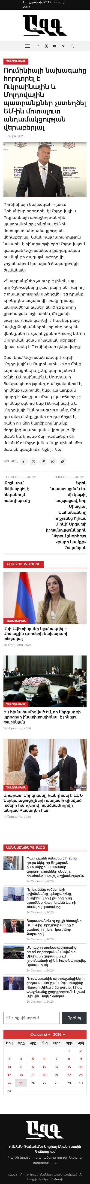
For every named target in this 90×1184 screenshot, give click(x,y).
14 (56, 1067)
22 (69, 1075)
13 (44, 1067)
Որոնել (74, 1018)
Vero (57, 1179)
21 (56, 1075)
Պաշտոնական (16, 61)
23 (81, 1075)
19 (33, 1075)
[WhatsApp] (53, 461)
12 (33, 1067)
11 (21, 1067)
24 (9, 1083)
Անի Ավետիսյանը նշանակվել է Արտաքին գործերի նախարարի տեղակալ (36, 634)
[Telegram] (43, 461)
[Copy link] (62, 461)
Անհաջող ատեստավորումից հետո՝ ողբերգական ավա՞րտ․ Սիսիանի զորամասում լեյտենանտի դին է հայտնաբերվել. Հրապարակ (56, 956)
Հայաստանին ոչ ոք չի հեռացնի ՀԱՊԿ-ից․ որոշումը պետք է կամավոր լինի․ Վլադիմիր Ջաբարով (54, 927)
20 (44, 1075)
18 (21, 1075)
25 (21, 1083)
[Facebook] (24, 461)
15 (69, 1067)
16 (80, 1067)
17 (9, 1075)
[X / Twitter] (33, 461)
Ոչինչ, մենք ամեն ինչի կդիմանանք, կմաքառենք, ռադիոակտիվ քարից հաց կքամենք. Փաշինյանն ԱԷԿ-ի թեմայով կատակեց (51, 898)
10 (9, 1067)
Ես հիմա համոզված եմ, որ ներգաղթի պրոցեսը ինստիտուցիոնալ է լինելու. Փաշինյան (42, 717)
